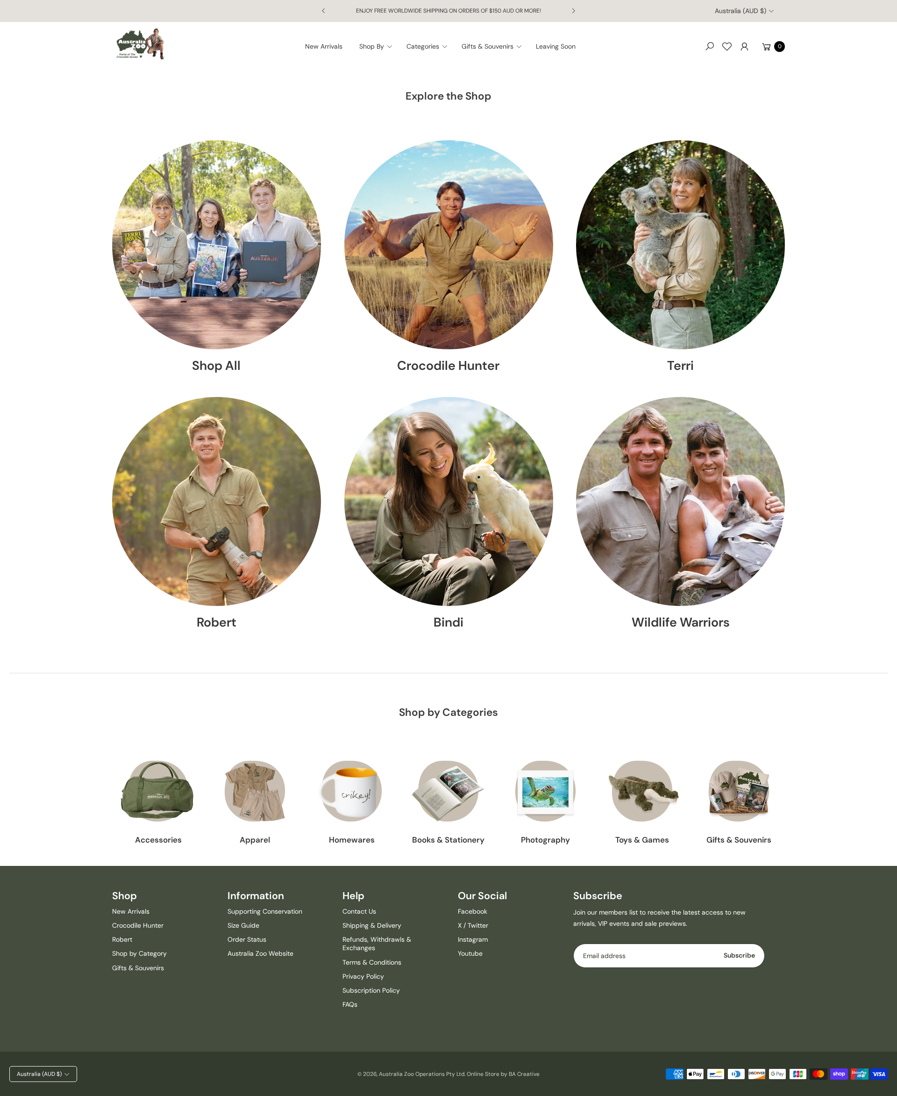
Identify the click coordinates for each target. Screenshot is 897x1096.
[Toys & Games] (642, 791)
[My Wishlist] (727, 46)
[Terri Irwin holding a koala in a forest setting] (680, 244)
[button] (378, 46)
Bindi (448, 621)
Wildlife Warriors (681, 621)
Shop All (216, 365)
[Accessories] (158, 791)
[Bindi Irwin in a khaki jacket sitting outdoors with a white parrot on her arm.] (448, 501)
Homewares (352, 840)
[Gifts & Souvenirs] (739, 791)
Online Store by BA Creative (503, 1074)
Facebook (472, 911)
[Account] (744, 46)
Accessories (158, 840)
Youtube (470, 953)
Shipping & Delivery (371, 925)
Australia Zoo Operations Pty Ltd (421, 1074)
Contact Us (359, 911)
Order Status (247, 939)
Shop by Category (139, 953)
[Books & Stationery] (448, 791)
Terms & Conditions (371, 962)
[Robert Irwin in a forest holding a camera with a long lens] (216, 501)
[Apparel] (255, 791)
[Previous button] (324, 11)
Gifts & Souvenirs (738, 840)
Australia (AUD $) (740, 11)
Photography (545, 840)
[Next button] (573, 11)
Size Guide (243, 925)
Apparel (255, 840)
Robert (216, 621)
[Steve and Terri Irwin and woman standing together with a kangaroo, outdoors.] (680, 501)
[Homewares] (352, 791)
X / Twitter (473, 925)
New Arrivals (131, 911)
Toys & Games (642, 840)
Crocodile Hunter (448, 365)
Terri (680, 365)
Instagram (473, 939)
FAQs (349, 1004)
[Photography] (545, 791)
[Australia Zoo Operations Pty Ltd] (140, 44)
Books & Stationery (448, 840)
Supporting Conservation (265, 911)
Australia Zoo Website (260, 953)
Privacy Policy (363, 976)
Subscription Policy (371, 990)
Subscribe (739, 955)
